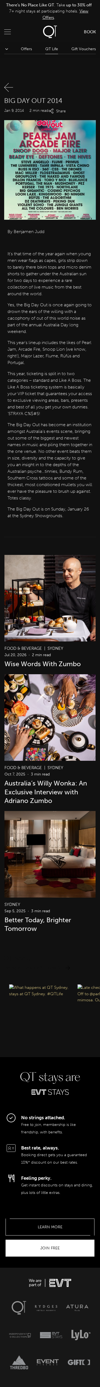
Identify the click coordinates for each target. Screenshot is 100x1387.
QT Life (51, 49)
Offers (26, 49)
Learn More (50, 1227)
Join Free (50, 1248)
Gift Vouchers (83, 49)
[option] (48, 11)
